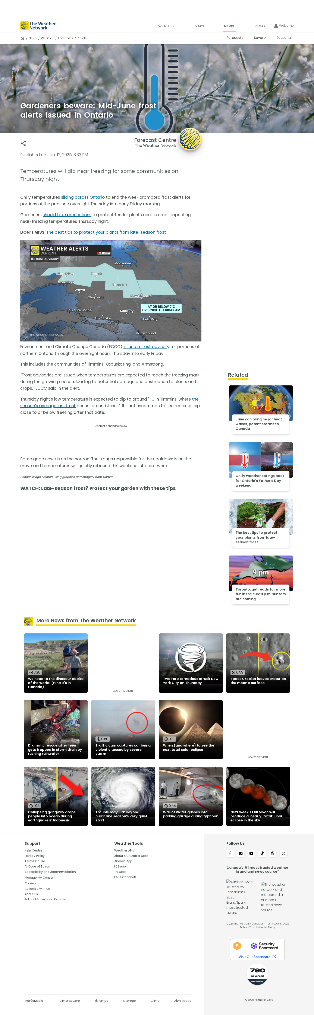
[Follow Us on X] (283, 854)
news (33, 38)
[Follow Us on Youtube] (251, 854)
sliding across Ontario (83, 197)
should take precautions (67, 215)
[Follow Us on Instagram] (240, 854)
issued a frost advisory (146, 347)
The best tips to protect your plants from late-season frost (106, 232)
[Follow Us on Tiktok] (262, 854)
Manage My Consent (40, 877)
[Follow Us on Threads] (272, 854)
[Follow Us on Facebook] (230, 854)
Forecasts (65, 38)
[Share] (23, 143)
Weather (47, 38)
